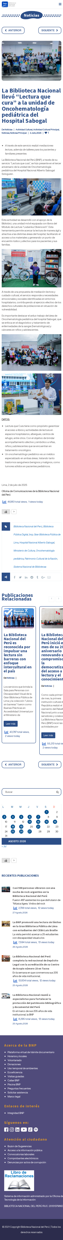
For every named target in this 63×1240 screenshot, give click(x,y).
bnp (31, 534)
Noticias (8, 129)
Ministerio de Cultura (24, 550)
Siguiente (48, 30)
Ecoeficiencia (15, 1072)
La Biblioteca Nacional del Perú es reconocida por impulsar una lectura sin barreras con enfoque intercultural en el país (18, 653)
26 (21, 831)
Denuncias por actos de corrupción (27, 1162)
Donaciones (14, 1064)
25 (12, 831)
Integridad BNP (16, 1113)
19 (21, 826)
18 (13, 826)
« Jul (4, 846)
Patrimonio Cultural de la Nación (41, 558)
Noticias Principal (18, 133)
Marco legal (14, 1096)
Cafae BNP (13, 1080)
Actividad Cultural (24, 129)
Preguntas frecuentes (19, 1088)
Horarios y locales (17, 1056)
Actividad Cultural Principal (46, 129)
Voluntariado (15, 1060)
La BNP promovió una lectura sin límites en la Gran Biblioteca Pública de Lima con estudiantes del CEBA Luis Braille (37, 926)
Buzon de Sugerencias (20, 1146)
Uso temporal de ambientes (23, 1068)
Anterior (14, 30)
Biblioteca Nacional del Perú (28, 526)
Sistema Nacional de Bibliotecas (30, 566)
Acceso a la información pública (25, 1150)
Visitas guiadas (16, 1076)
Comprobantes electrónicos (23, 1158)
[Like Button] (6, 511)
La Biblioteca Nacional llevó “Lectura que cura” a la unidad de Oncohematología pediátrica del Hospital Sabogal (31, 105)
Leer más (10, 723)
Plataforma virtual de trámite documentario (31, 1052)
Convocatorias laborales (21, 1154)
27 (29, 831)
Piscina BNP (14, 1084)
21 (38, 826)
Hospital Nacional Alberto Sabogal (36, 542)
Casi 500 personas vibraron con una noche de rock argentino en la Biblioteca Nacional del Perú (34, 892)
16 (55, 822)
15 (47, 822)
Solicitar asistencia (18, 1092)
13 (30, 822)
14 (38, 822)
